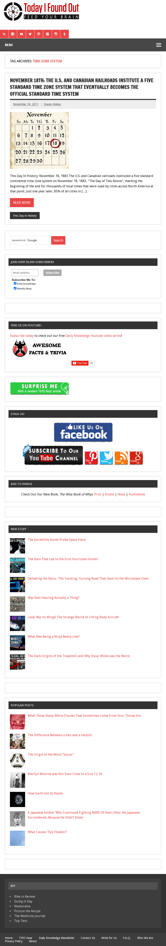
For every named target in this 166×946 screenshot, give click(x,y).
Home (9, 937)
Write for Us (109, 937)
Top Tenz (20, 921)
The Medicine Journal (29, 916)
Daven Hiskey (52, 104)
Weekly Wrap (24, 288)
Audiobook (137, 494)
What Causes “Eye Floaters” (47, 832)
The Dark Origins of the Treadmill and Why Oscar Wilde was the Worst (79, 656)
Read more (22, 203)
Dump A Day (23, 901)
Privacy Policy (13, 941)
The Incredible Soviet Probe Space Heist (57, 540)
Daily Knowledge (26, 283)
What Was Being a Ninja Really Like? (54, 636)
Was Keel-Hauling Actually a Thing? (53, 598)
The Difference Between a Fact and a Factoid (60, 735)
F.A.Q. (127, 937)
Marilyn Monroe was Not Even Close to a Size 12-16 (65, 774)
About (33, 941)
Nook (121, 494)
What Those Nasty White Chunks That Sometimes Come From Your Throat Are (84, 716)
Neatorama (22, 906)
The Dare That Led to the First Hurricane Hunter (63, 559)
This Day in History (25, 215)
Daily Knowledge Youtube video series (93, 336)
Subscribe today (22, 336)
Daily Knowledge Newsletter (56, 937)
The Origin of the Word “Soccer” (51, 754)
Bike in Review (24, 896)
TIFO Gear (25, 937)
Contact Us (88, 937)
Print (97, 494)
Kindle (109, 494)
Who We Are (145, 937)
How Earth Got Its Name (45, 793)
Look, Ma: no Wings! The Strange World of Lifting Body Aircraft (73, 617)
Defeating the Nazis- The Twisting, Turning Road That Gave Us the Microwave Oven (88, 578)
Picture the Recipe (27, 911)
